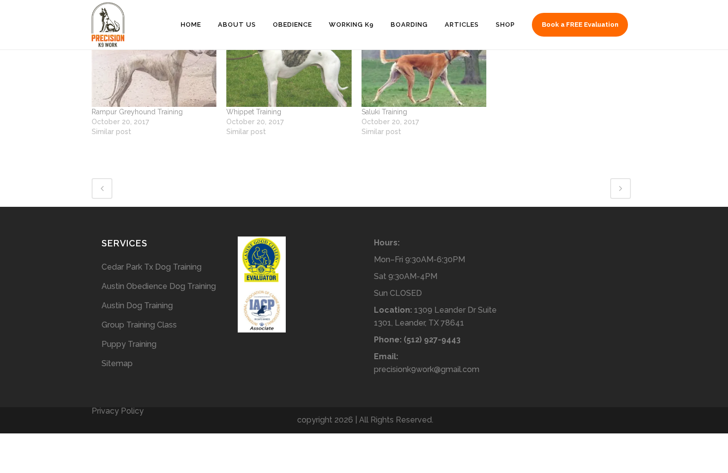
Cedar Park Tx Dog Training (152, 267)
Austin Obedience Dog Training (159, 286)
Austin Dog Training (137, 305)
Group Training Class (139, 325)
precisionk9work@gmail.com (426, 369)
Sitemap (117, 363)
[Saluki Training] (424, 71)
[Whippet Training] (288, 71)
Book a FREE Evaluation (580, 24)
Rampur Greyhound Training (137, 112)
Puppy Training (129, 344)
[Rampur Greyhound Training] (154, 71)
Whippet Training (253, 112)
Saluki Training (384, 112)
